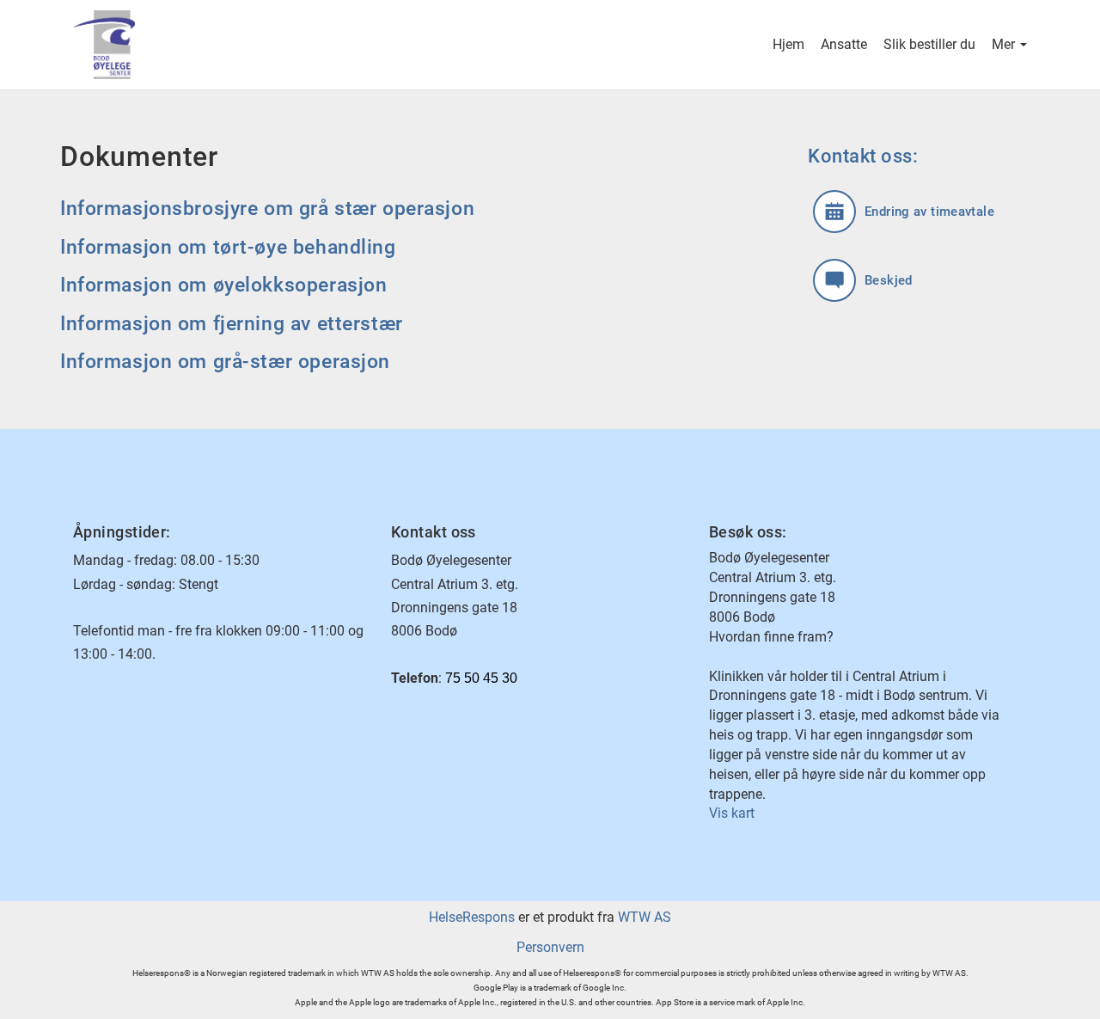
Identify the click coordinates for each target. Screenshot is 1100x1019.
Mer (1005, 44)
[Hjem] (311, 45)
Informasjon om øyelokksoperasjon (223, 285)
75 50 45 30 (481, 678)
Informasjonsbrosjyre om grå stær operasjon (267, 208)
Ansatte (844, 44)
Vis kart (732, 813)
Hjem (788, 44)
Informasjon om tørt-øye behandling (228, 247)
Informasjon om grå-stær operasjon (225, 361)
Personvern (550, 947)
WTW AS (644, 917)
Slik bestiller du (929, 44)
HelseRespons (472, 917)
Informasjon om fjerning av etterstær (231, 323)
